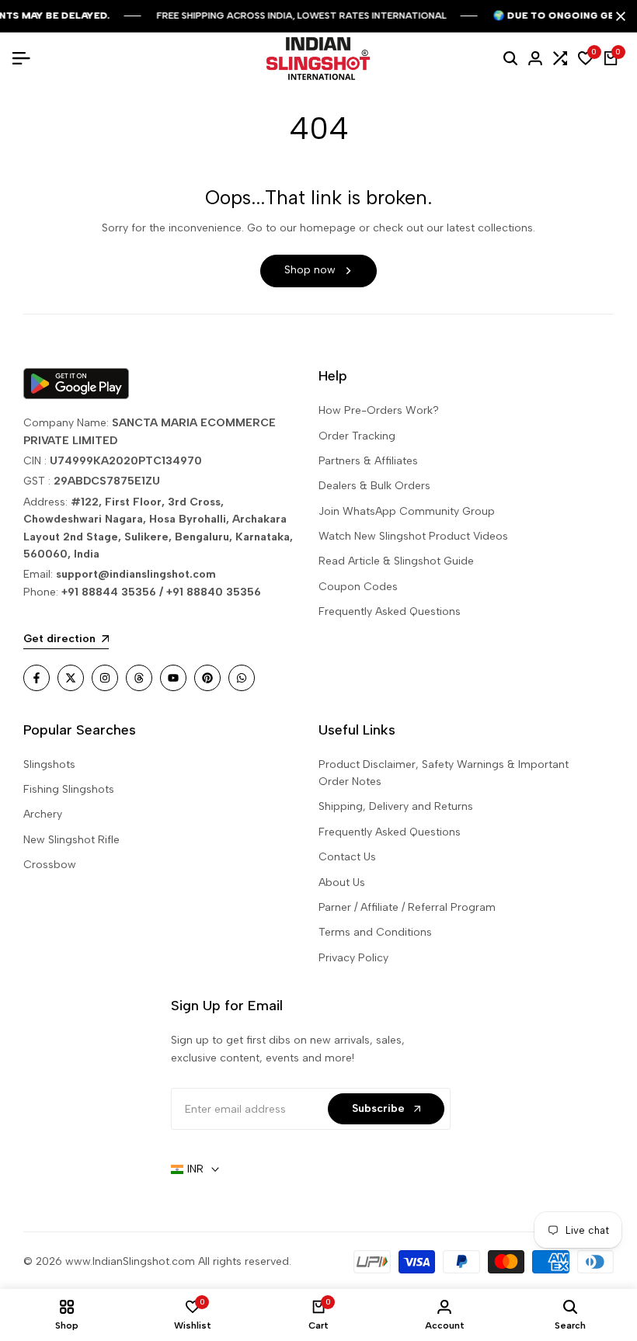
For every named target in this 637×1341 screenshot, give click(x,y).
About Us (341, 882)
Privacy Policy (353, 957)
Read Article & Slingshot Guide (396, 561)
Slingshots (49, 764)
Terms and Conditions (375, 932)
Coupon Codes (358, 586)
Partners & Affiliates (368, 460)
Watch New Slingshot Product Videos (413, 536)
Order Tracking (356, 436)
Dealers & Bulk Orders (374, 485)
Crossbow (49, 864)
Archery (42, 814)
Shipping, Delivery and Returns (395, 806)
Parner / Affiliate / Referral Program (407, 907)
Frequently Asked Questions (389, 611)
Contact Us (347, 856)
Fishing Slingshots (68, 789)
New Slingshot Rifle (71, 839)
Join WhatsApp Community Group (406, 511)
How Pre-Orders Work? (378, 410)
